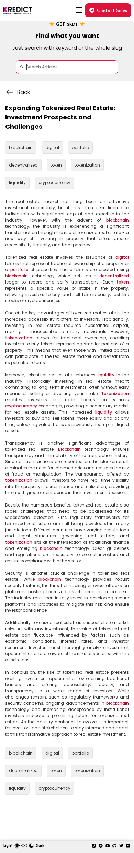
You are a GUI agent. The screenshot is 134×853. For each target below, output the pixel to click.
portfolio (19, 270)
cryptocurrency (21, 406)
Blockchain (69, 449)
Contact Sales (112, 10)
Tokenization (115, 393)
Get (67, 25)
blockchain (117, 220)
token (122, 282)
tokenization (18, 338)
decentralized (114, 276)
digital (122, 257)
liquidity (106, 375)
